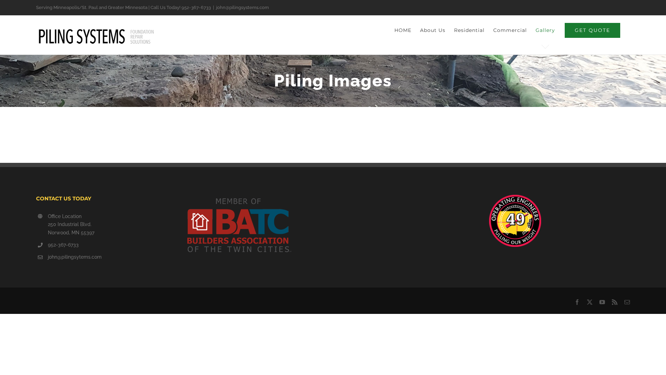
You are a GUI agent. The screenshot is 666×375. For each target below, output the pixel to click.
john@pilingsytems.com (75, 257)
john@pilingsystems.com (242, 7)
